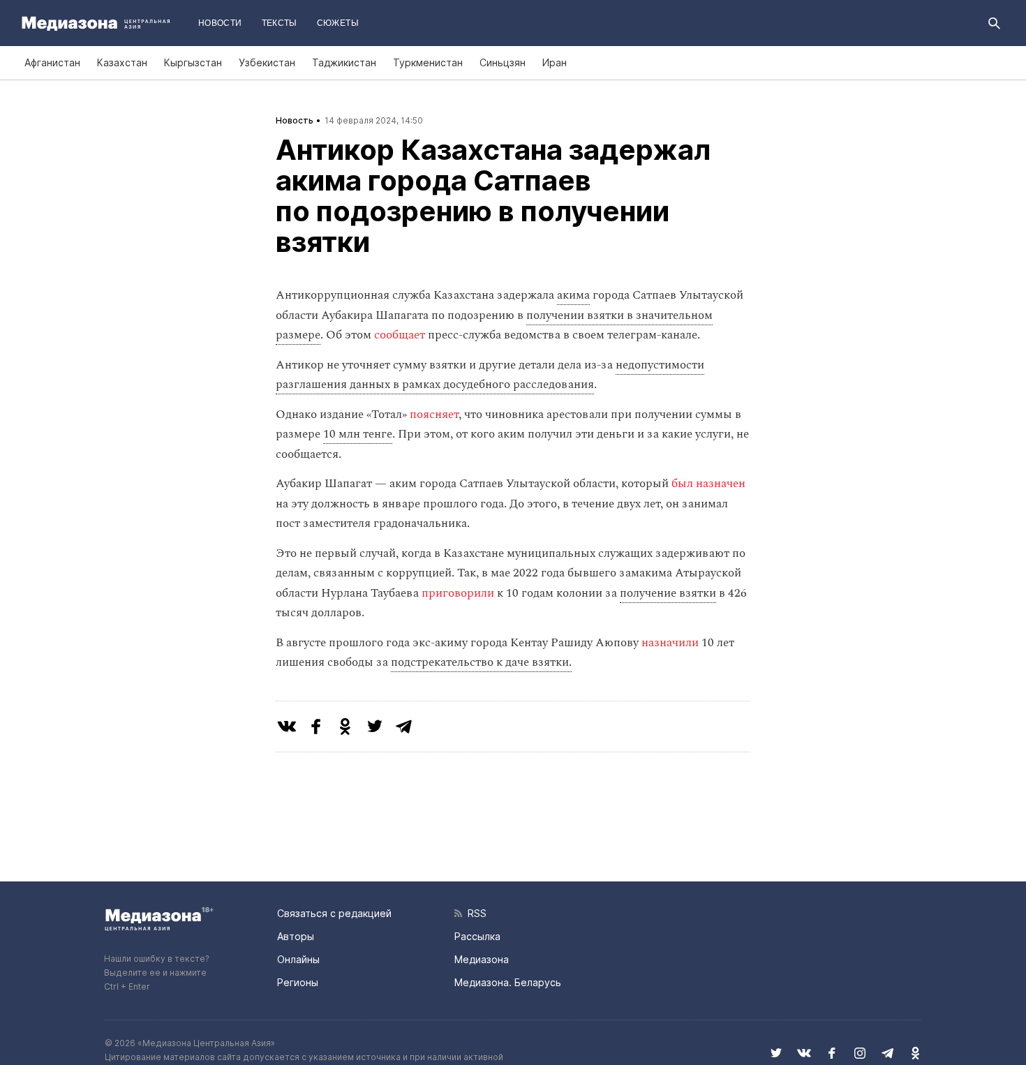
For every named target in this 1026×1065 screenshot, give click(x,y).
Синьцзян (502, 62)
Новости (220, 23)
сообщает (399, 335)
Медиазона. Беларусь (507, 982)
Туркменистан (428, 62)
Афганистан (52, 62)
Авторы (295, 936)
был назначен (708, 484)
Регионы (297, 982)
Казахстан (122, 62)
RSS (474, 913)
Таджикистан (344, 62)
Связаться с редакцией (334, 913)
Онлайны (298, 959)
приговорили (458, 593)
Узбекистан (267, 62)
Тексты (279, 23)
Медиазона (481, 959)
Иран (554, 62)
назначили (670, 643)
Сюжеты (338, 23)
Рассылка (477, 936)
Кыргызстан (193, 62)
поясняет (434, 414)
